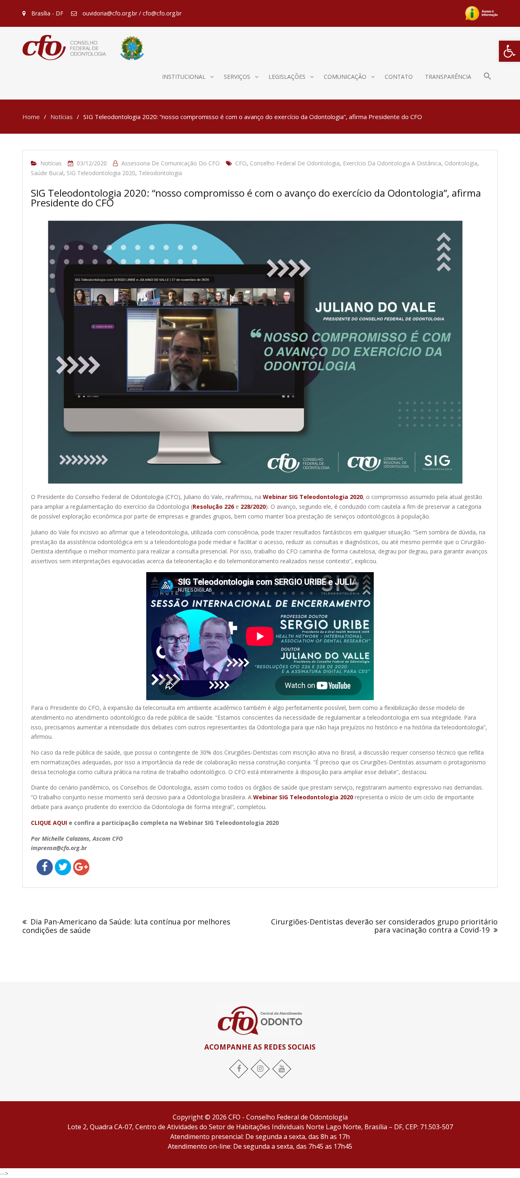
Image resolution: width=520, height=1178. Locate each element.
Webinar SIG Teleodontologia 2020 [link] (313, 497)
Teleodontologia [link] (160, 173)
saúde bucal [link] (47, 173)
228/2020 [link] (253, 506)
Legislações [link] (287, 76)
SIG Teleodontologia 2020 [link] (101, 173)
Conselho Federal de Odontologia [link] (295, 163)
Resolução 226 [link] (213, 506)
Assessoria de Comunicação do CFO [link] (170, 163)
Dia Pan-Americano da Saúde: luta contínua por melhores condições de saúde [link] (126, 926)
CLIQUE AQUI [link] (49, 823)
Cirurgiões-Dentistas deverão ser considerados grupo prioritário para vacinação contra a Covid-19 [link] (384, 926)
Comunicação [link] (345, 76)
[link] (509, 51)
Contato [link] (399, 76)
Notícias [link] (51, 163)
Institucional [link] (184, 76)
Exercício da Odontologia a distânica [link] (392, 163)
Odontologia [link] (460, 163)
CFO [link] (241, 163)
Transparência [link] (448, 76)
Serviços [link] (237, 76)
